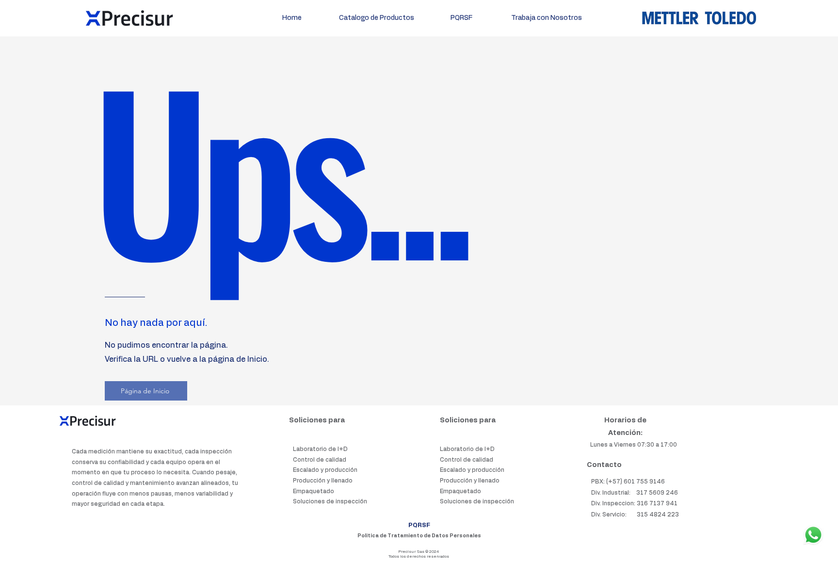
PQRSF (419, 525)
